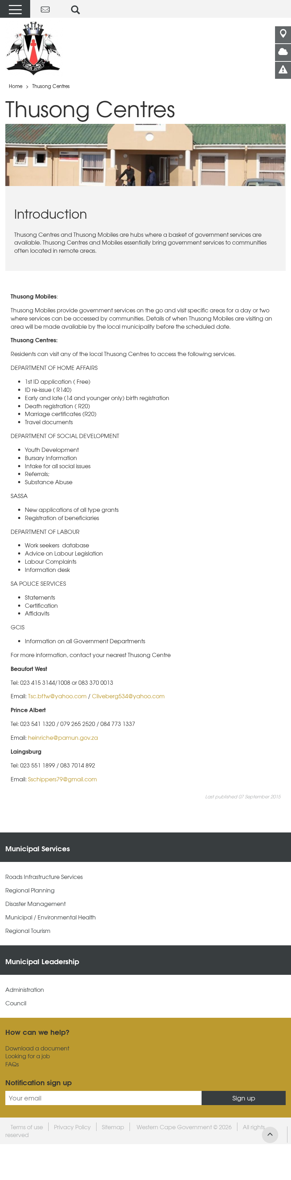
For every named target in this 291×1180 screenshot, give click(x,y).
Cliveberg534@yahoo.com (128, 696)
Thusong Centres (51, 86)
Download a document (37, 1048)
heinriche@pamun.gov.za (63, 737)
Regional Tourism (27, 931)
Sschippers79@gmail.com (62, 779)
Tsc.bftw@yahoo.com (57, 696)
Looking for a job (27, 1056)
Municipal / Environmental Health (50, 917)
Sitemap (113, 1126)
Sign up (243, 1098)
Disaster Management (35, 904)
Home (15, 86)
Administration (24, 989)
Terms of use (27, 1126)
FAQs (12, 1064)
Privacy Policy (72, 1126)
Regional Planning (30, 890)
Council (15, 1003)
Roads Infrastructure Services (44, 877)
